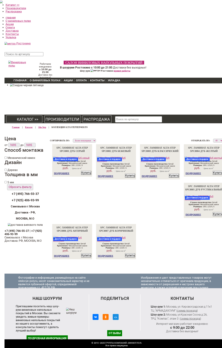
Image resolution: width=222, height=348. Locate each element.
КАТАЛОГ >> (24, 119)
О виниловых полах (18, 21)
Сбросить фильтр (20, 187)
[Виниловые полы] (18, 63)
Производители (16, 8)
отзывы (115, 333)
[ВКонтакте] (95, 317)
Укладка (11, 37)
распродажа (97, 119)
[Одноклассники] (105, 317)
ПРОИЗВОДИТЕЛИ (62, 119)
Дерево (12, 170)
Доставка (12, 30)
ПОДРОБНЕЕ (61, 173)
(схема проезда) (187, 310)
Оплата (10, 27)
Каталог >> (12, 5)
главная (11, 17)
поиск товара (50, 56)
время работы (122, 70)
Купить (86, 172)
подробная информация (47, 338)
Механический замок (21, 158)
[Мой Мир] (115, 317)
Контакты (12, 34)
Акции (10, 24)
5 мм (10, 182)
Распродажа (14, 11)
